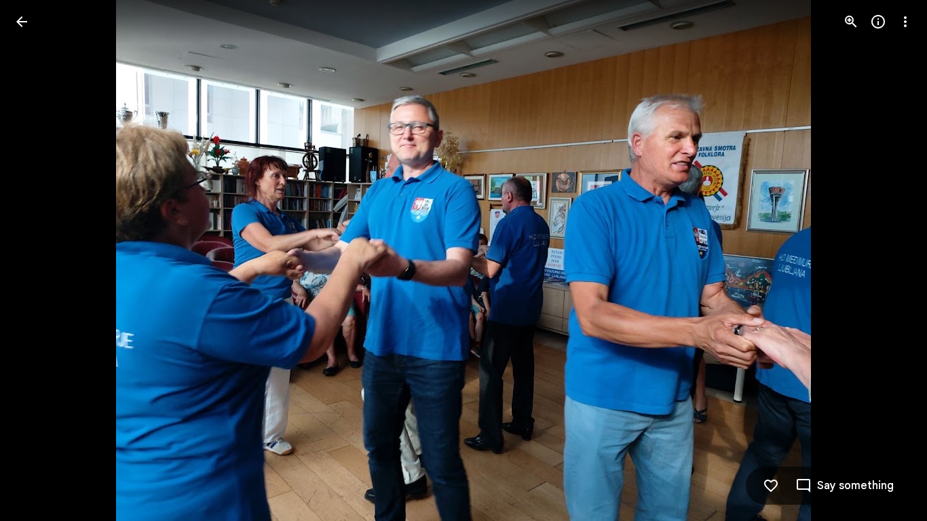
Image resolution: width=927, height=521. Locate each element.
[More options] (905, 21)
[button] (38, 260)
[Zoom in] (851, 21)
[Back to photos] (21, 21)
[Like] (771, 486)
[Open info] (878, 21)
